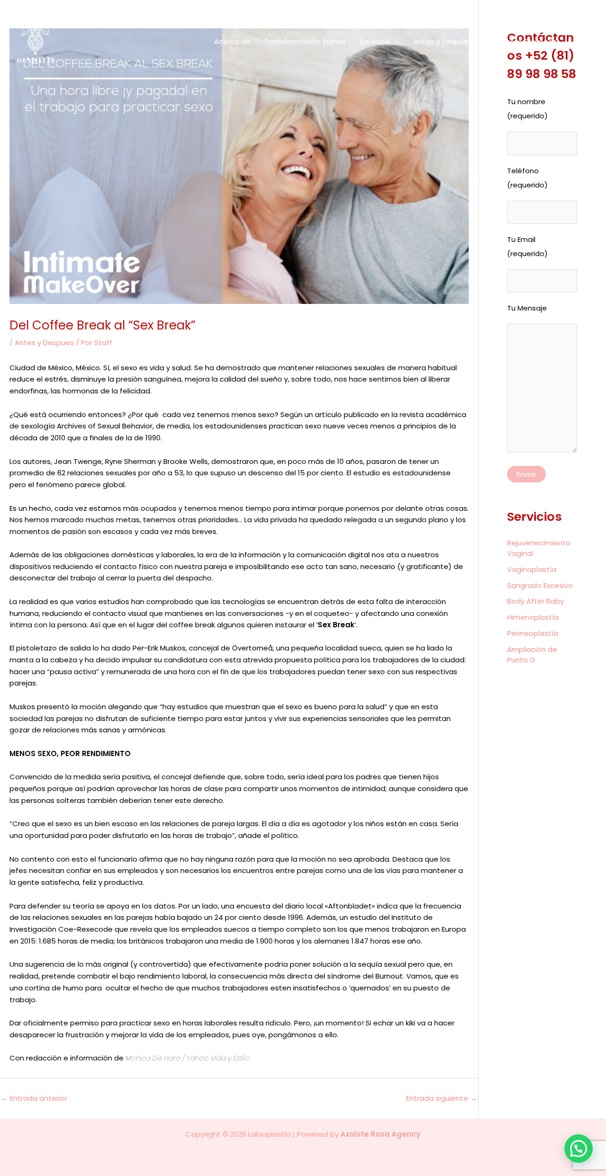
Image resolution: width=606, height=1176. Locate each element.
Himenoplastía (533, 617)
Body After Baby (535, 601)
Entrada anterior (34, 1098)
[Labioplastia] (50, 41)
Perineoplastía (532, 633)
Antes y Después (442, 41)
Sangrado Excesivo (540, 585)
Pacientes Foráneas (522, 41)
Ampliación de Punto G (532, 654)
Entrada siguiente (441, 1098)
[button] (394, 42)
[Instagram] (592, 42)
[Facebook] (578, 42)
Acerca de (232, 41)
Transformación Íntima (305, 41)
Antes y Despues (44, 342)
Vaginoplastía (531, 569)
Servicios (374, 41)
